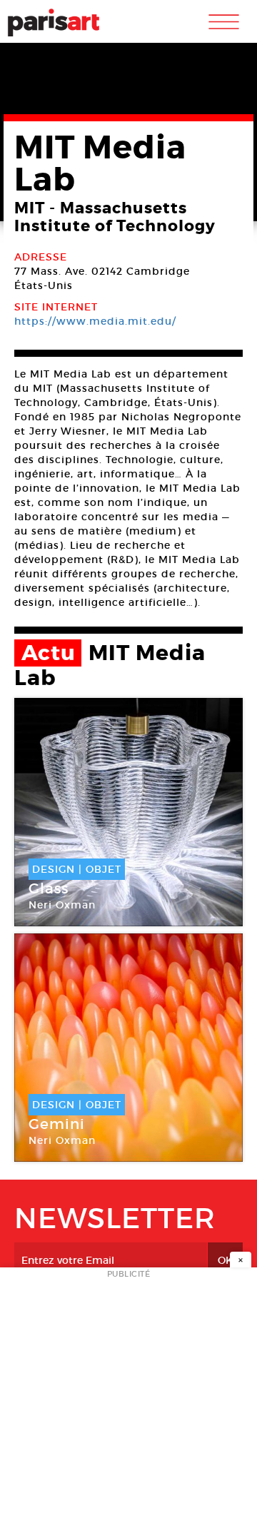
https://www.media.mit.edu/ (95, 321)
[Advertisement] (128, 1408)
